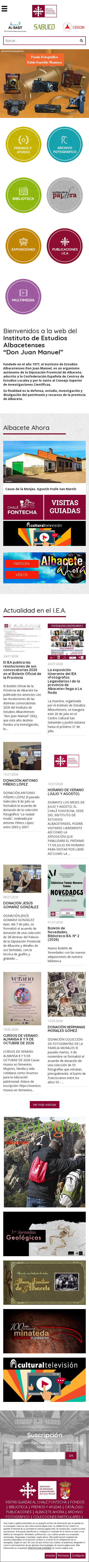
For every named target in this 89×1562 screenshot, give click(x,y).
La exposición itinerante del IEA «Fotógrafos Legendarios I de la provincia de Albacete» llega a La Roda (65, 681)
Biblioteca (18, 1507)
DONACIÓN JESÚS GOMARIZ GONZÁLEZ (21, 905)
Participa (21, 564)
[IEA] (67, 760)
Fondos (77, 1502)
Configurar (78, 1555)
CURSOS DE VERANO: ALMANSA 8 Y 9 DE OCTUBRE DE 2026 (20, 1039)
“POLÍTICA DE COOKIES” (40, 1548)
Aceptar (50, 1555)
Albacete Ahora (49, 1512)
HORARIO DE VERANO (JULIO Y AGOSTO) (66, 792)
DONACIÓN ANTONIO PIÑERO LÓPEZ (20, 782)
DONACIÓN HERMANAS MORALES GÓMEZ (66, 1029)
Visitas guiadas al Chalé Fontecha (36, 1502)
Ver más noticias (44, 1105)
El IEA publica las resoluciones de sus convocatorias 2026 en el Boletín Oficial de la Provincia (22, 669)
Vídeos (22, 575)
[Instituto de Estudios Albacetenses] (44, 12)
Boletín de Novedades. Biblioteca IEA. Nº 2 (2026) (63, 934)
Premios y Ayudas (46, 1507)
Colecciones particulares (57, 1517)
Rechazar (63, 1555)
